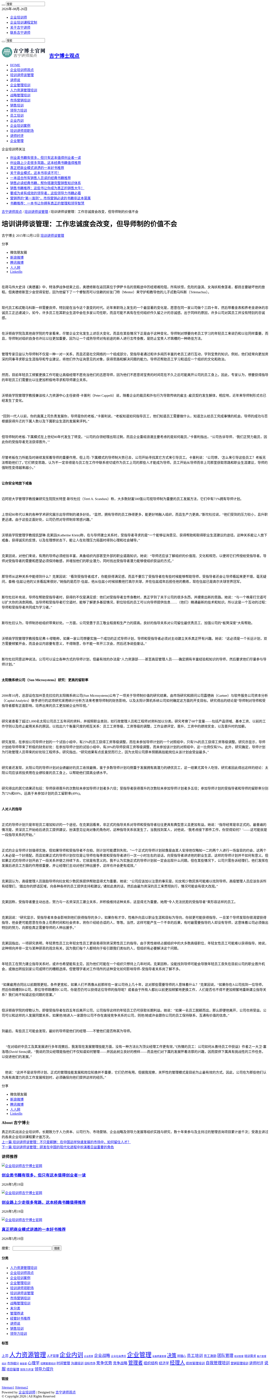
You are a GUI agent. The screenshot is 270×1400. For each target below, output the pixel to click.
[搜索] (3, 5)
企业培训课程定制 (23, 22)
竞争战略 (120, 1363)
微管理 (23, 1363)
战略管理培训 (20, 95)
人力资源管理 (27, 1354)
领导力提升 (44, 1369)
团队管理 (225, 1355)
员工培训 (17, 115)
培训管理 (238, 1356)
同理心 (181, 1356)
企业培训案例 (20, 125)
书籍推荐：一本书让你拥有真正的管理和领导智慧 (47, 203)
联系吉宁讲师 (20, 32)
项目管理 (13, 1369)
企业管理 (17, 141)
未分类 (15, 1308)
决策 (171, 1355)
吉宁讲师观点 (12, 212)
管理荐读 (17, 1313)
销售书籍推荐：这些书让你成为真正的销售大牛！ (47, 188)
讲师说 (15, 80)
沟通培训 (77, 1363)
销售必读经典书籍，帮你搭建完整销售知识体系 (45, 183)
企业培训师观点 (22, 70)
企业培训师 (18, 17)
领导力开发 (27, 1369)
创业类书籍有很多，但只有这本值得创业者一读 (45, 158)
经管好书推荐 (20, 1318)
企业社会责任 (118, 1356)
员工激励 (210, 1356)
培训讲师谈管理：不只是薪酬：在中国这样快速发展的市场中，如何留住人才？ (66, 1142)
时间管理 (63, 1363)
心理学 (34, 1363)
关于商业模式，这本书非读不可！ (35, 173)
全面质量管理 (159, 1356)
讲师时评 (17, 136)
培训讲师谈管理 (22, 75)
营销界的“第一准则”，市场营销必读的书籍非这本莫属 (50, 198)
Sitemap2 (22, 1387)
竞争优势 (104, 1363)
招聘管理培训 (48, 1363)
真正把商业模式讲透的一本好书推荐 (37, 168)
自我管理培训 (218, 1363)
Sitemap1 (8, 1387)
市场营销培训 (20, 100)
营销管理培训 (239, 1363)
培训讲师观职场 (22, 131)
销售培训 (17, 105)
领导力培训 (18, 110)
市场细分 (13, 1363)
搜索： (7, 1248)
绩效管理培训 (195, 1363)
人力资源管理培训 (23, 90)
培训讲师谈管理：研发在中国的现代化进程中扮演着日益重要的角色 (58, 1147)
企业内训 (17, 120)
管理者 (135, 1362)
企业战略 (102, 1355)
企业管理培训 (20, 85)
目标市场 (89, 1363)
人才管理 (53, 1356)
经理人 (177, 1362)
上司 (5, 1356)
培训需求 (250, 1356)
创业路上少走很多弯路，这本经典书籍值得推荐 (45, 163)
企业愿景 (88, 1356)
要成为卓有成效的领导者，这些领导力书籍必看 (45, 193)
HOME (15, 65)
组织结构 (151, 1363)
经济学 (164, 1363)
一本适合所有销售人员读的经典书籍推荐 (40, 178)
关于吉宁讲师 (20, 27)
